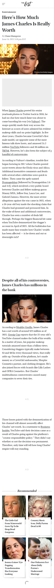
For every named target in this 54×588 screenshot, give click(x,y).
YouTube (15, 147)
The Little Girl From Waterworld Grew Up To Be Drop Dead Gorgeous (13, 526)
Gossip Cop (14, 334)
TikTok (5, 150)
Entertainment (9, 12)
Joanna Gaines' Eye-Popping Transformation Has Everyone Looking (14, 568)
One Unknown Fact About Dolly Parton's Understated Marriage (40, 568)
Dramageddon (9, 182)
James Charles (16, 110)
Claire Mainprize (13, 36)
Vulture (35, 121)
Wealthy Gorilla (24, 327)
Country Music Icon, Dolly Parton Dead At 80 (39, 523)
